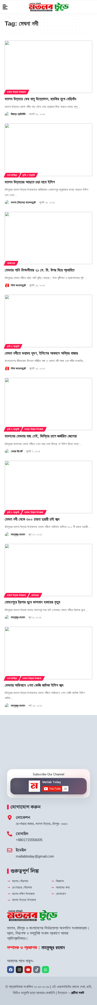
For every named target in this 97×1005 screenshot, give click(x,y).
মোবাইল (22, 834)
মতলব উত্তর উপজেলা (16, 92)
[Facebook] (10, 969)
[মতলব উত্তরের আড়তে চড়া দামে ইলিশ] (48, 150)
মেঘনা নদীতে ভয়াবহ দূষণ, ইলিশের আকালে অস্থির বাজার (41, 353)
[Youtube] (28, 969)
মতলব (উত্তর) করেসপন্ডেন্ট (23, 202)
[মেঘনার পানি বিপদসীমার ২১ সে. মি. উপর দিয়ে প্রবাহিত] (48, 238)
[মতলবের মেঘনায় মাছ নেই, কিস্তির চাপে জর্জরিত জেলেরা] (48, 404)
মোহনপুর (35, 595)
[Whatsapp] (45, 969)
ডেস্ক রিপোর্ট (17, 451)
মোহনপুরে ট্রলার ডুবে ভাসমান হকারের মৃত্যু (32, 602)
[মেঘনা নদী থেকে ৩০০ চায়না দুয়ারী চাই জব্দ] (48, 487)
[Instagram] (19, 969)
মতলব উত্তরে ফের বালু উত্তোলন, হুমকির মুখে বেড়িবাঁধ (40, 99)
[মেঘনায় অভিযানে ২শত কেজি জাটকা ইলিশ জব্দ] (48, 653)
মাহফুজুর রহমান (18, 534)
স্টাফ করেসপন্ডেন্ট (18, 285)
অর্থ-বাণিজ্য (12, 175)
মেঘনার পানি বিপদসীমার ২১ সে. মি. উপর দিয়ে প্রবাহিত (39, 270)
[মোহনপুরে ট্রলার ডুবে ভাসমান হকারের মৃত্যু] (48, 570)
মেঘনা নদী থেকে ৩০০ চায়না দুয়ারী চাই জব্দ (32, 519)
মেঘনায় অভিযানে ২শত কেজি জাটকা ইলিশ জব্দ (34, 685)
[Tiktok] (36, 969)
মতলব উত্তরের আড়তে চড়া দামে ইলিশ (30, 182)
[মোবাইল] (9, 833)
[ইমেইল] (9, 850)
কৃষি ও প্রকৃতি (29, 175)
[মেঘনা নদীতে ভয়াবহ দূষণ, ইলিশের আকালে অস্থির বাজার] (48, 321)
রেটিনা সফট (77, 993)
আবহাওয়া (11, 263)
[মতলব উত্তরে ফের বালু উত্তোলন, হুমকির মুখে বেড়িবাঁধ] (48, 67)
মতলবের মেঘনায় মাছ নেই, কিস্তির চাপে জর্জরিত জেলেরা (41, 436)
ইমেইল (21, 850)
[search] (91, 7)
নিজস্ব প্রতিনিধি (18, 114)
